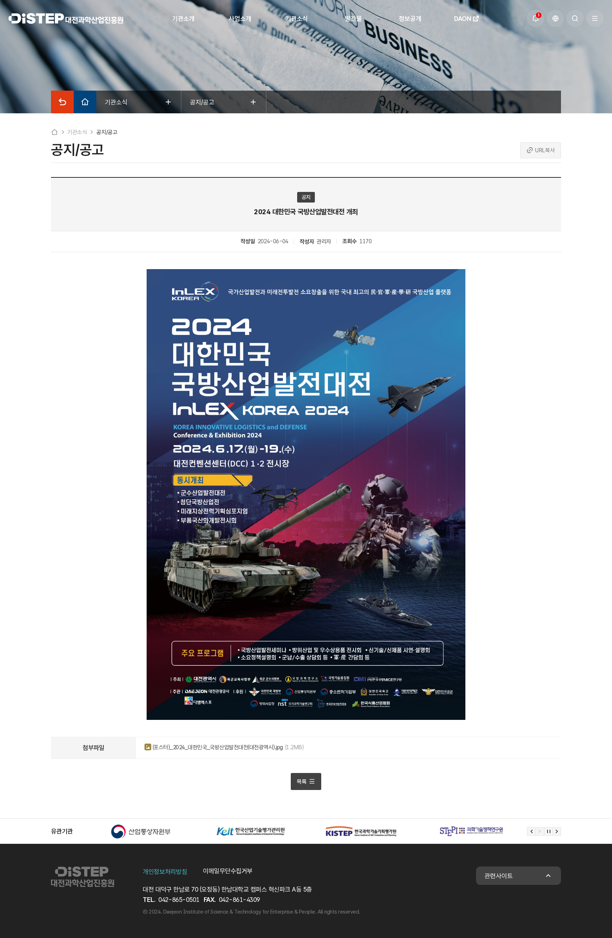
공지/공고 (107, 132)
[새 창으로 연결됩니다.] (143, 831)
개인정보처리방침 (165, 871)
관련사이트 (498, 876)
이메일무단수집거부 (227, 871)
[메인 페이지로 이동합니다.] (65, 18)
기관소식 (77, 132)
